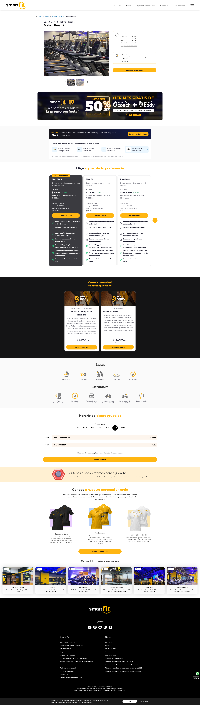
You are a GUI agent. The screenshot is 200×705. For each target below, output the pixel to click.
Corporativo (164, 6)
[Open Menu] (192, 5)
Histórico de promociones (114, 658)
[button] (71, 82)
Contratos (108, 642)
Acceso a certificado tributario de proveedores (76, 661)
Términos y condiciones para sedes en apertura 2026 (123, 671)
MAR (85, 428)
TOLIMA (54, 16)
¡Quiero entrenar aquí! (134, 70)
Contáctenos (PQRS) (67, 642)
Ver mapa (125, 61)
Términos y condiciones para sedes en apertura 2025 (123, 668)
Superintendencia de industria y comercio (74, 658)
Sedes (128, 6)
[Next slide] (87, 82)
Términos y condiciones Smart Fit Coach (119, 661)
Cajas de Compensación (146, 6)
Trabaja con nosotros (67, 655)
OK (130, 701)
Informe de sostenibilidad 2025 (71, 678)
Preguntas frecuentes (67, 652)
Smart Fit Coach (110, 649)
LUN (77, 428)
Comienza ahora (66, 215)
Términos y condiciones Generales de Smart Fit (121, 665)
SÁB (115, 428)
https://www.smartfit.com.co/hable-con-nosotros (90, 690)
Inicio (40, 16)
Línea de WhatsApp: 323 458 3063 (72, 645)
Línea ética (64, 674)
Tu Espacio (117, 6)
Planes (107, 645)
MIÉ (92, 428)
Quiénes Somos (65, 649)
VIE (107, 428)
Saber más (144, 701)
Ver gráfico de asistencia (129, 45)
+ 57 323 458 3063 (120, 690)
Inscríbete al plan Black (138, 134)
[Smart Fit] (16, 5)
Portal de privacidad (67, 671)
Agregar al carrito (81, 347)
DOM (123, 428)
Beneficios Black (110, 655)
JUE (100, 428)
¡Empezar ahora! (100, 459)
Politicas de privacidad (68, 668)
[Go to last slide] (65, 82)
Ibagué (61, 16)
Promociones (180, 6)
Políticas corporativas (67, 665)
